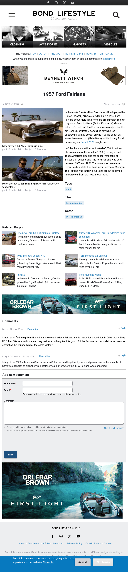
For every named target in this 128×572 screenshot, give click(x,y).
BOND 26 (91, 53)
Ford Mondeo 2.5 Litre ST (93, 255)
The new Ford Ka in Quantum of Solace (39, 233)
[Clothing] (17, 46)
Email (7, 390)
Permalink (32, 329)
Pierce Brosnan (74, 217)
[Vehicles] (110, 46)
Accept (82, 562)
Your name (9, 383)
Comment (9, 401)
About (21, 543)
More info (48, 562)
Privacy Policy (74, 543)
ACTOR (43, 53)
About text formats (114, 428)
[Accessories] (48, 46)
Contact (108, 543)
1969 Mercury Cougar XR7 (31, 255)
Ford (68, 189)
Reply (123, 328)
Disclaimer (34, 543)
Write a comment (112, 104)
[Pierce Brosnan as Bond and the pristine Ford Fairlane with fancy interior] (32, 180)
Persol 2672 (87, 142)
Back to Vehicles (11, 104)
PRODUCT (56, 53)
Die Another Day (74, 203)
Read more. (109, 58)
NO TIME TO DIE (74, 53)
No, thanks (103, 562)
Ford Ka (21, 274)
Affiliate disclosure (53, 543)
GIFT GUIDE (106, 53)
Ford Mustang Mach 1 (91, 274)
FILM (33, 53)
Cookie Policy (93, 543)
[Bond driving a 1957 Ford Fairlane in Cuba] (32, 142)
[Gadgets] (79, 46)
